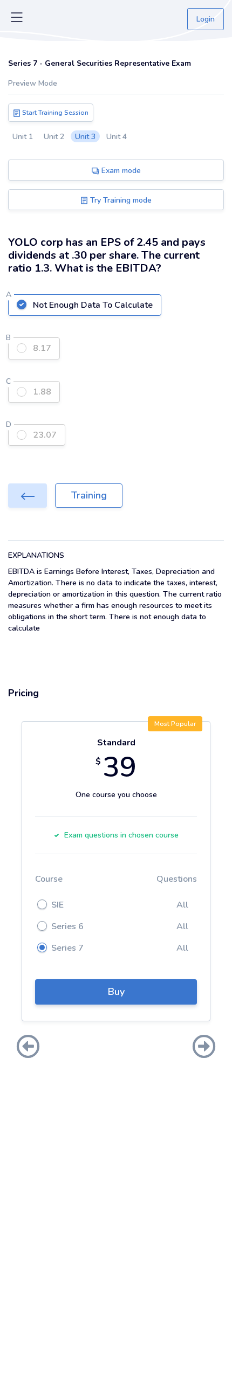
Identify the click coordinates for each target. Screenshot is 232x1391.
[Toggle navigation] (16, 19)
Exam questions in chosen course (121, 835)
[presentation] (28, 1047)
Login (205, 19)
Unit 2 (54, 137)
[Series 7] (27, 495)
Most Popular (175, 724)
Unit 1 (22, 137)
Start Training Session (54, 112)
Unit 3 (85, 137)
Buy (116, 991)
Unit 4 (116, 137)
